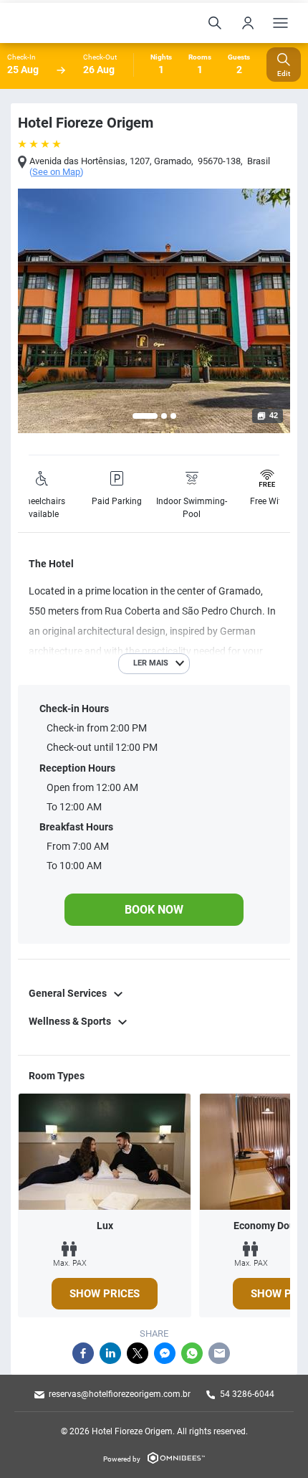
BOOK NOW (154, 909)
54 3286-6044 (247, 1394)
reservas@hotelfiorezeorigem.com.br (120, 1394)
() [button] (56, 172)
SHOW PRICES (104, 1293)
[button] (145, 416)
